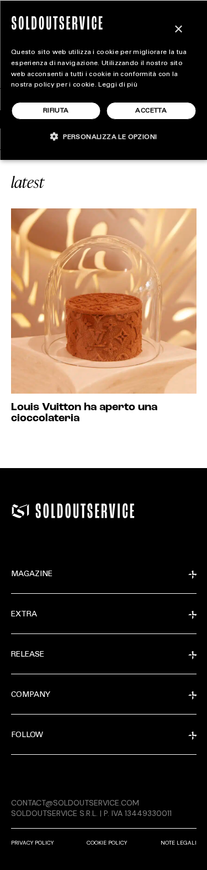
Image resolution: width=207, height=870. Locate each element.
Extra (24, 615)
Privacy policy (32, 842)
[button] (103, 136)
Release (27, 655)
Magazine (31, 574)
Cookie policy (107, 842)
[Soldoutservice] (20, 511)
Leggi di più (117, 85)
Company (30, 695)
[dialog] (103, 80)
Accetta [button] (151, 111)
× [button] (178, 29)
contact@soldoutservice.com (75, 803)
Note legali (179, 842)
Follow (27, 735)
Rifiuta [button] (56, 111)
